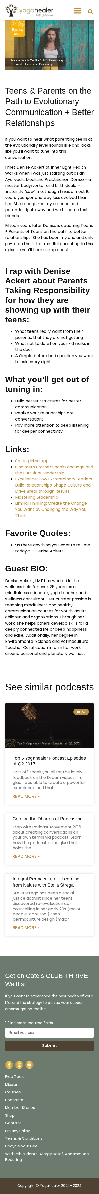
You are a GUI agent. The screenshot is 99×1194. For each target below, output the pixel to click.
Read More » (26, 796)
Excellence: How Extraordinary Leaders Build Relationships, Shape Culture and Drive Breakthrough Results (53, 485)
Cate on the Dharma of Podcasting (48, 818)
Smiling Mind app (32, 461)
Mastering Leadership (36, 497)
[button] (78, 11)
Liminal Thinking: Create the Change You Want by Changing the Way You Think (51, 509)
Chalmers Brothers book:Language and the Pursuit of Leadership (54, 470)
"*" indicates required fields (29, 1023)
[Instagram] (19, 1065)
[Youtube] (29, 1065)
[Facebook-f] (9, 1065)
